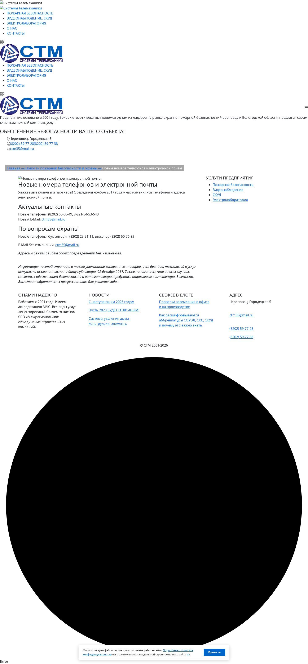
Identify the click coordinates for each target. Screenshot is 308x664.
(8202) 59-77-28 (22, 143)
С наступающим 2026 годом (111, 301)
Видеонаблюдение (228, 189)
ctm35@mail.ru (22, 148)
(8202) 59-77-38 (46, 143)
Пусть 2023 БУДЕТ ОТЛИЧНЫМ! (114, 310)
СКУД (217, 194)
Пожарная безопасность (233, 184)
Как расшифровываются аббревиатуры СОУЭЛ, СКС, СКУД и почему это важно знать (186, 320)
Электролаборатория (230, 199)
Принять (214, 652)
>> (188, 654)
